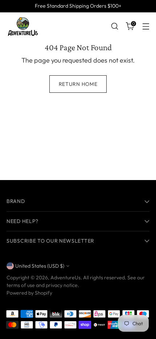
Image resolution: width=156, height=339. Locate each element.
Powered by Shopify (29, 293)
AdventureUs (65, 277)
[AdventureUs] (23, 26)
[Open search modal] (114, 26)
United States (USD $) (39, 266)
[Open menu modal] (145, 26)
